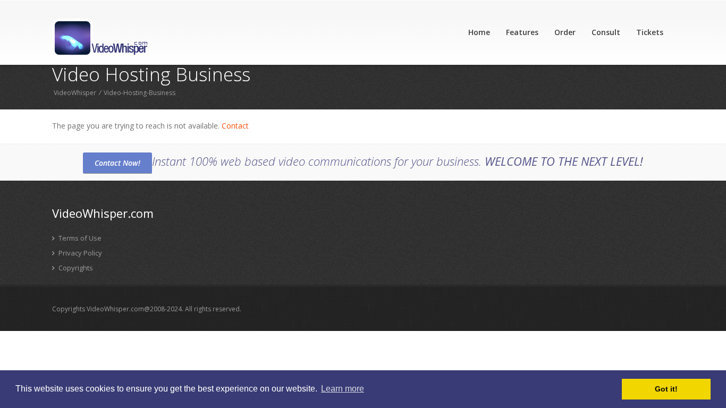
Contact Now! (117, 163)
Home (479, 32)
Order (565, 32)
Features (522, 32)
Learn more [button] (342, 388)
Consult (606, 32)
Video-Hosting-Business (139, 92)
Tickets (649, 32)
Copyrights (75, 268)
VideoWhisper (75, 92)
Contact (235, 126)
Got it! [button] (666, 389)
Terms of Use (79, 238)
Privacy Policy (79, 253)
